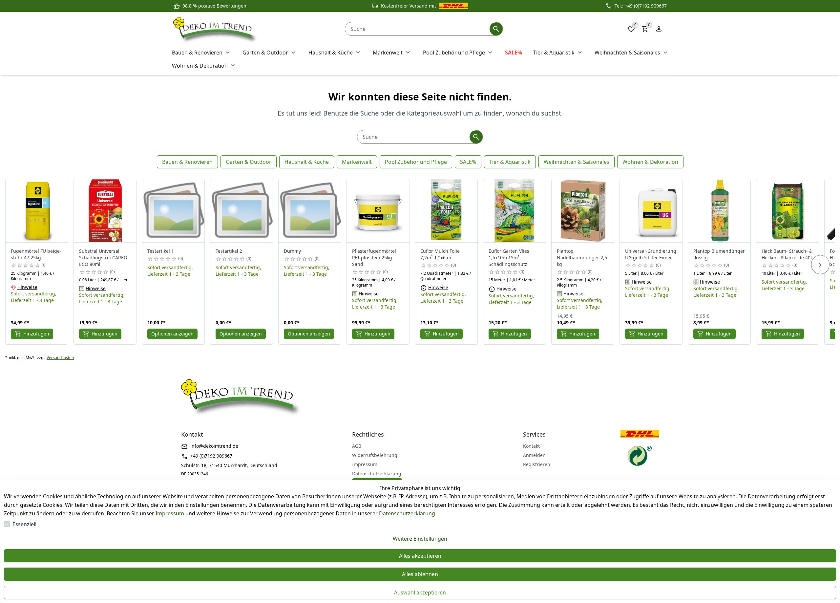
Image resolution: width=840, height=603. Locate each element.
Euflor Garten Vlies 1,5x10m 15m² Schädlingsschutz (509, 257)
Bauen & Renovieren (187, 161)
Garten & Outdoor (248, 161)
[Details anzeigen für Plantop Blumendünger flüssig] (719, 210)
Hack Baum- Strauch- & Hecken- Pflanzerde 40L (787, 254)
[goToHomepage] (252, 29)
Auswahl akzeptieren (420, 592)
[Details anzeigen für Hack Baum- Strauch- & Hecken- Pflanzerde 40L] (787, 210)
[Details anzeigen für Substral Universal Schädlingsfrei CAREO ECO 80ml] (105, 210)
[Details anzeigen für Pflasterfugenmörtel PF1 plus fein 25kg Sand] (378, 210)
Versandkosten (60, 357)
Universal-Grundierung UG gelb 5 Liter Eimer (650, 254)
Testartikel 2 (229, 251)
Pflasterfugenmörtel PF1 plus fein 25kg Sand (374, 257)
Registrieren (536, 464)
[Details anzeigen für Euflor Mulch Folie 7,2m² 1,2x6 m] (446, 210)
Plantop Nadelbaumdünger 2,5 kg (582, 257)
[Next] (820, 264)
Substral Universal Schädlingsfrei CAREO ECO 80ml (103, 257)
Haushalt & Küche (306, 161)
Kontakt (531, 446)
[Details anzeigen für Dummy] (310, 210)
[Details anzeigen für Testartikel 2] (241, 210)
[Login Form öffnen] (658, 28)
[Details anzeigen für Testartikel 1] (173, 210)
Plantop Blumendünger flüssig (719, 254)
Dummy (292, 251)
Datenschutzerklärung (407, 513)
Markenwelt (357, 161)
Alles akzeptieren (420, 555)
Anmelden (534, 455)
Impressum (170, 513)
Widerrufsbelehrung (374, 455)
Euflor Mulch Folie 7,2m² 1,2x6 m (440, 254)
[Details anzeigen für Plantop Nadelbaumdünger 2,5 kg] (583, 210)
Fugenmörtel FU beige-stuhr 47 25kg (36, 254)
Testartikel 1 (160, 251)
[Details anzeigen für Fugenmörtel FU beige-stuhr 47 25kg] (37, 210)
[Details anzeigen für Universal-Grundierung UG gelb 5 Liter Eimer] (651, 210)
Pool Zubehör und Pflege (416, 161)
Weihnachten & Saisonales (576, 161)
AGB (356, 446)
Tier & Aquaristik (510, 161)
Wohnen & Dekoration (650, 161)
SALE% (468, 161)
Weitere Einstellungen (420, 538)
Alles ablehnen (420, 574)
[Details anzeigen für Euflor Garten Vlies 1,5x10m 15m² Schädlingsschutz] (514, 210)
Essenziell (24, 524)
